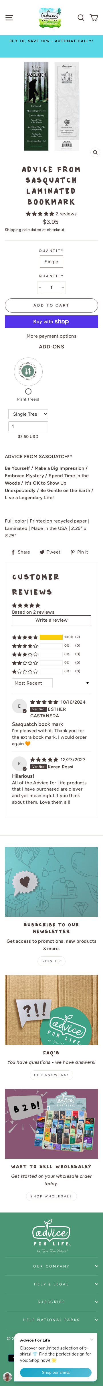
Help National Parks (51, 1320)
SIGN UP (51, 961)
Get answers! (51, 1075)
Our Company (51, 1266)
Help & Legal (51, 1284)
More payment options (51, 336)
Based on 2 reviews (33, 612)
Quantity (51, 250)
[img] (45, 702)
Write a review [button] (51, 620)
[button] (40, 214)
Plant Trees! (28, 399)
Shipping (13, 229)
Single (51, 261)
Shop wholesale (51, 1196)
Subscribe (52, 1302)
